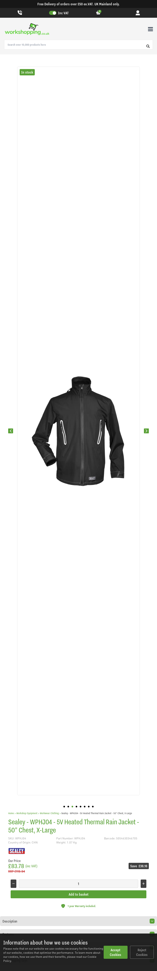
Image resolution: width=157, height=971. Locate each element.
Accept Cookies (115, 952)
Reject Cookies (142, 952)
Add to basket (79, 894)
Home (11, 813)
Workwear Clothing (49, 813)
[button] (64, 806)
